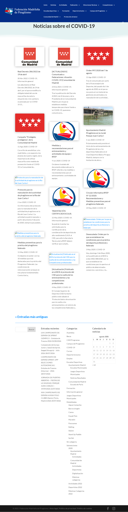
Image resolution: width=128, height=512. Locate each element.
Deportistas (76, 470)
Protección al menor (71, 17)
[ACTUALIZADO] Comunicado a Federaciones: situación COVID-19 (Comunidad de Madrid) (63, 77)
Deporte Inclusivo (73, 355)
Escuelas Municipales (78, 368)
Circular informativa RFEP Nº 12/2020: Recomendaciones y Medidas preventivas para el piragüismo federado (98, 198)
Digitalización (77, 473)
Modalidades (72, 402)
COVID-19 (33, 78)
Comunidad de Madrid (51, 17)
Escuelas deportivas (50, 11)
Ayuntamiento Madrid (77, 365)
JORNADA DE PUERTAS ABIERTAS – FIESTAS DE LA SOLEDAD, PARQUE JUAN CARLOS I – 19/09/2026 (50, 383)
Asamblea (70, 333)
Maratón (71, 420)
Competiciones (108, 5)
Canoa (71, 412)
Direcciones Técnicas (90, 5)
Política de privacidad (67, 508)
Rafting (71, 427)
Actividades (63, 5)
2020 (70, 448)
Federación (74, 5)
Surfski (71, 438)
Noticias (53, 5)
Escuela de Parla (76, 384)
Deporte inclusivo (78, 11)
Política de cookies (84, 508)
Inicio (45, 5)
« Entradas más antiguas (31, 317)
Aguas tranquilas (75, 405)
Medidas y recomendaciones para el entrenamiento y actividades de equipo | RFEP (62, 151)
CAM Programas (73, 340)
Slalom (71, 431)
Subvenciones (72, 445)
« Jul (94, 365)
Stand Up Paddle (74, 434)
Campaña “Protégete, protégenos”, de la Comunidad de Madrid (27, 140)
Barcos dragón (74, 408)
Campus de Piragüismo (97, 11)
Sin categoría (72, 442)
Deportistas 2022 (75, 487)
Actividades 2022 (75, 484)
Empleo (69, 358)
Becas (69, 336)
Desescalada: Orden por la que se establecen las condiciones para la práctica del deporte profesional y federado (98, 240)
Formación (66, 11)
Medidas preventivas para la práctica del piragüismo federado (30, 245)
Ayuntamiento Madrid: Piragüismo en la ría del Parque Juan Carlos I (96, 133)
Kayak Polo (72, 416)
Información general (25, 81)
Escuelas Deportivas (74, 362)
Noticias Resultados (78, 378)
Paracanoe (72, 423)
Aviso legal (54, 508)
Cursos (69, 351)
